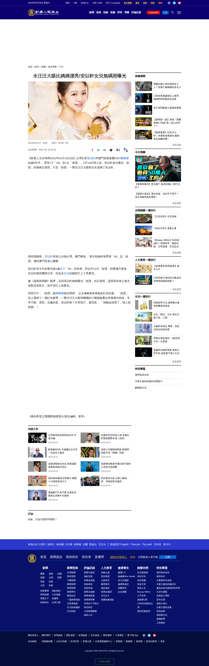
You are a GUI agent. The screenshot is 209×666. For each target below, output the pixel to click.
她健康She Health (126, 576)
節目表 (86, 557)
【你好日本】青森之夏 (164, 228)
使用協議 (82, 635)
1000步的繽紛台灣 (145, 605)
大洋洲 (68, 544)
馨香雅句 (105, 584)
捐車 (153, 3)
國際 (42, 573)
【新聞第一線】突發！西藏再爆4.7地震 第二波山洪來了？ (167, 122)
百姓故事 (161, 611)
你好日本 (141, 576)
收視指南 (58, 635)
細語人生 (88, 615)
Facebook (169, 2)
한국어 (167, 544)
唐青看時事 (89, 599)
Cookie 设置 (104, 661)
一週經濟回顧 (73, 599)
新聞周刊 (71, 592)
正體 (94, 3)
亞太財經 (71, 611)
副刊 (37, 66)
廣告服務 (107, 635)
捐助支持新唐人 (118, 557)
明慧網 (119, 641)
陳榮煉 (125, 158)
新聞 (91, 12)
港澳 (51, 573)
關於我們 (46, 635)
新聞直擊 (71, 588)
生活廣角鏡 (142, 572)
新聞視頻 (72, 567)
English (124, 544)
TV (166, 12)
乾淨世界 (75, 641)
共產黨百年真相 (164, 580)
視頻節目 (72, 557)
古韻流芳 (105, 580)
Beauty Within (144, 592)
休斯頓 (77, 544)
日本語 (157, 544)
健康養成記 (123, 584)
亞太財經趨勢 (73, 607)
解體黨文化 (141, 387)
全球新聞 (71, 572)
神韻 (67, 3)
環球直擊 (71, 576)
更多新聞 (176, 252)
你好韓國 (141, 580)
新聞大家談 (89, 572)
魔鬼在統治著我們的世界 (168, 588)
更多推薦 (176, 203)
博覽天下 (44, 598)
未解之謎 (105, 572)
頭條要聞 (44, 590)
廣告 (137, 3)
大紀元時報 (61, 641)
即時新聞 (44, 594)
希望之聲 (87, 641)
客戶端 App (132, 635)
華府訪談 (71, 595)
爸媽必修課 (106, 592)
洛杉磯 (59, 544)
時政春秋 (88, 584)
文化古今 (105, 595)
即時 (119, 12)
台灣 (51, 577)
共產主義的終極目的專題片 (149, 381)
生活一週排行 (143, 296)
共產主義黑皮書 (164, 607)
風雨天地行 (162, 603)
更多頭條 (176, 145)
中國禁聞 (71, 580)
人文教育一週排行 (145, 259)
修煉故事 (161, 619)
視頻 (98, 12)
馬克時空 (88, 607)
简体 (100, 3)
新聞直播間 (154, 12)
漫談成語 (105, 588)
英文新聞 (128, 3)
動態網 (129, 641)
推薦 (112, 12)
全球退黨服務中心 (103, 641)
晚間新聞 (71, 584)
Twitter (174, 2)
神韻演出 (44, 602)
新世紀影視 (151, 641)
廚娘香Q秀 (142, 599)
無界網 (139, 641)
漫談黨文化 (162, 615)
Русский (147, 544)
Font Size (118, 149)
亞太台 (102, 544)
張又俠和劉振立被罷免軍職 (167, 107)
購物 (160, 3)
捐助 (145, 3)
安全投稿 (95, 635)
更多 (162, 641)
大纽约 (42, 544)
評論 (42, 581)
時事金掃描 (89, 580)
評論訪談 (136, 12)
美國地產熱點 (107, 599)
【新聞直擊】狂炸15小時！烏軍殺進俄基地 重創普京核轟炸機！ (166, 135)
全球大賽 (56, 602)
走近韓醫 (122, 592)
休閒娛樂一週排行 (145, 210)
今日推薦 (140, 152)
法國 (85, 544)
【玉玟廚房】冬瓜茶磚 (164, 216)
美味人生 (141, 588)
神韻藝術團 (47, 641)
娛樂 (43, 66)
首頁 (30, 66)
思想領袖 (88, 588)
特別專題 (140, 368)
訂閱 (167, 557)
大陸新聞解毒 (90, 611)
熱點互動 (88, 576)
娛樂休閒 (142, 567)
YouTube (179, 2)
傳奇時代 (161, 576)
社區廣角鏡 (72, 603)
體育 (60, 577)
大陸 (42, 585)
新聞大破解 (89, 592)
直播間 (99, 557)
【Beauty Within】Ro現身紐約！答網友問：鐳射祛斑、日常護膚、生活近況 (166, 243)
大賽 (75, 3)
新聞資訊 (56, 557)
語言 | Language (113, 3)
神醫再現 (122, 588)
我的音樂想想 (143, 611)
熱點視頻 (56, 590)
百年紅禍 (161, 599)
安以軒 (91, 158)
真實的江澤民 (163, 595)
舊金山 (93, 544)
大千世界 (141, 595)
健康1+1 (122, 572)
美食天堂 (141, 584)
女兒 (66, 273)
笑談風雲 (105, 576)
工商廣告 (161, 623)
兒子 (62, 268)
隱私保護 (70, 635)
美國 (42, 577)
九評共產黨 (162, 592)
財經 (51, 581)
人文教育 (106, 567)
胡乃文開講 (123, 580)
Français (135, 544)
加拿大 (51, 544)
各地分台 (85, 3)
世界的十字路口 (91, 603)
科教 (51, 585)
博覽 (126, 12)
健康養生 (123, 567)
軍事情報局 (89, 595)
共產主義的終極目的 (166, 584)
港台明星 (52, 66)
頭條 (105, 12)
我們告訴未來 (142, 374)
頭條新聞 (140, 76)
